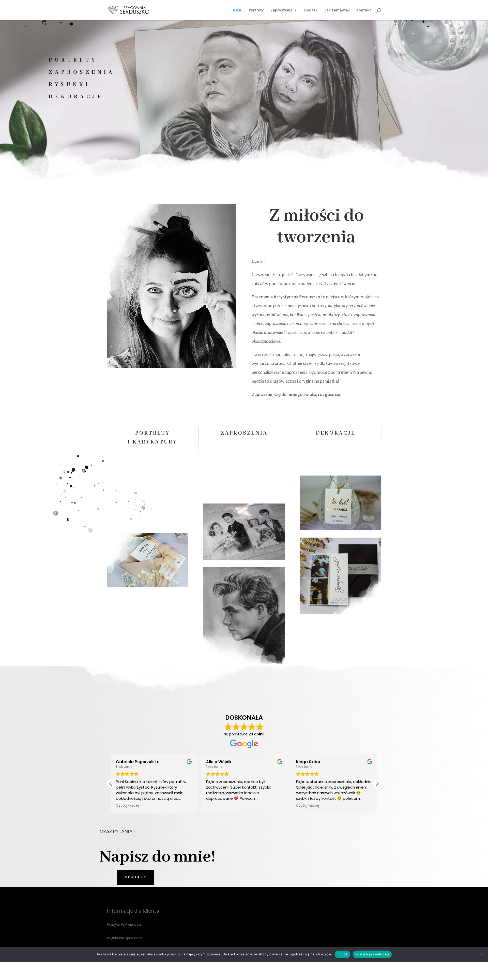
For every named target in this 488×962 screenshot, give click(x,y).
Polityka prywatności (372, 954)
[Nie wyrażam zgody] (481, 954)
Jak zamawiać (337, 10)
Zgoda (342, 954)
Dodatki (311, 10)
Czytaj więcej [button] (217, 805)
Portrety (256, 10)
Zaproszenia (281, 10)
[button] (377, 784)
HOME (237, 10)
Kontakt (363, 10)
